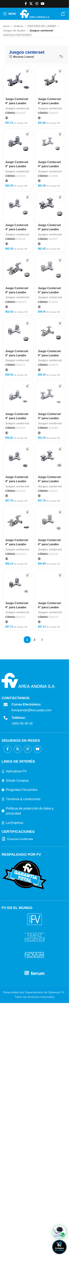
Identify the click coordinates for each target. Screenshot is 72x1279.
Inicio (6, 26)
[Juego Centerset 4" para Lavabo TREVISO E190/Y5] (51, 81)
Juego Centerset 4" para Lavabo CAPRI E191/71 (16, 607)
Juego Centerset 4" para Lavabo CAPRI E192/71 (16, 355)
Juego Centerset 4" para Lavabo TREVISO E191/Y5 (17, 103)
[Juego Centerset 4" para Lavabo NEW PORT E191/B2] (51, 396)
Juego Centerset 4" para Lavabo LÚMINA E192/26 (16, 229)
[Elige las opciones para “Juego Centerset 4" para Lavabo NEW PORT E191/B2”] (60, 386)
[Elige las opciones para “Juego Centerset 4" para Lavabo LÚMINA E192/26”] (27, 197)
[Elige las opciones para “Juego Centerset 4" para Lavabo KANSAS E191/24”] (27, 386)
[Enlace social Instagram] (36, 4)
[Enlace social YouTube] (42, 4)
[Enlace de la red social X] (31, 4)
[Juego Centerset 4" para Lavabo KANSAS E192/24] (18, 144)
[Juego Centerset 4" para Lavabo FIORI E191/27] (51, 459)
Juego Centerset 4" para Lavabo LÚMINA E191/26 (16, 481)
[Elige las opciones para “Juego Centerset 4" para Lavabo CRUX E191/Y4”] (60, 574)
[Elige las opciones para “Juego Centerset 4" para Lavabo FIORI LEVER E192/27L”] (27, 260)
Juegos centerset (17, 108)
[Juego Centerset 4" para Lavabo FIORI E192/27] (51, 207)
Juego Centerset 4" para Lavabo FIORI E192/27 (49, 229)
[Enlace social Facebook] (25, 4)
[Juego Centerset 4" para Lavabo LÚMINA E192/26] (18, 207)
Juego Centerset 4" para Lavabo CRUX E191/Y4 (49, 875)
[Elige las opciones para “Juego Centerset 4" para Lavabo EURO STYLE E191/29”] (60, 512)
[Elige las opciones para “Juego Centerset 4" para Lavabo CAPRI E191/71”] (27, 574)
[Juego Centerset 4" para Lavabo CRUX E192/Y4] (51, 333)
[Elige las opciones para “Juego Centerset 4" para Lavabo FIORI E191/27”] (60, 449)
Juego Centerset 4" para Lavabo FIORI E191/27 (49, 481)
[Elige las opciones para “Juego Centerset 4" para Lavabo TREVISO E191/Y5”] (27, 71)
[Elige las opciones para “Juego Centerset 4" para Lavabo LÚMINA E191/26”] (27, 449)
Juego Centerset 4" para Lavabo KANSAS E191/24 (17, 418)
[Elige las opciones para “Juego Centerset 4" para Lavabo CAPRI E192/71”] (27, 323)
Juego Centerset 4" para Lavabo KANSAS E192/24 (17, 166)
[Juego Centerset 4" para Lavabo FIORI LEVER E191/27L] (18, 522)
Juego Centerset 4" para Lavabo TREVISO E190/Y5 (50, 103)
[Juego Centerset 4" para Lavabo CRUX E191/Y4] (51, 719)
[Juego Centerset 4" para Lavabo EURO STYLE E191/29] (51, 522)
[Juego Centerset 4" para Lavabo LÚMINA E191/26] (18, 459)
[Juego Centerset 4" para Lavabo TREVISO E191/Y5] (18, 81)
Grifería (18, 26)
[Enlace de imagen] (25, 1138)
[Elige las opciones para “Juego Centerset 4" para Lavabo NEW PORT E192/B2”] (60, 134)
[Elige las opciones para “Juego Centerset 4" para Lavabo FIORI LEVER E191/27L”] (27, 512)
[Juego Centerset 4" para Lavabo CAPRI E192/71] (18, 333)
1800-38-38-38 (22, 987)
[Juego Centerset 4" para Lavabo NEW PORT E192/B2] (51, 144)
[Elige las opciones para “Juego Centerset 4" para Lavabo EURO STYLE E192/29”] (60, 260)
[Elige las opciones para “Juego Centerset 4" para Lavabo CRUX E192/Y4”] (60, 323)
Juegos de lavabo (14, 30)
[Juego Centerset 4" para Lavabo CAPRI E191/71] (18, 585)
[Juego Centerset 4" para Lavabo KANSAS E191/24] (18, 396)
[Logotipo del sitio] (35, 13)
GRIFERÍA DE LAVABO (41, 26)
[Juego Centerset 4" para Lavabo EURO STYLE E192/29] (51, 270)
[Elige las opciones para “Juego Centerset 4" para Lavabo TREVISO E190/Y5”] (60, 71)
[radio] (6, 117)
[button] (59, 1232)
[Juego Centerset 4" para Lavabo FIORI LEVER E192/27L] (18, 270)
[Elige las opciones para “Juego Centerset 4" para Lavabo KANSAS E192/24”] (27, 134)
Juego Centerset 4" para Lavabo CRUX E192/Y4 (49, 355)
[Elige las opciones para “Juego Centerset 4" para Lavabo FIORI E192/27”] (60, 197)
